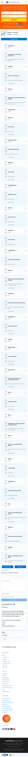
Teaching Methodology (7, 708)
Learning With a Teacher (7, 710)
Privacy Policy (21, 26)
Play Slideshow (14, 39)
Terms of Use (16, 26)
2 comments (15, 34)
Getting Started (5, 700)
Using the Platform (6, 706)
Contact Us (4, 712)
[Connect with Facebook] (19, 24)
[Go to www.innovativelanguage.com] (14, 740)
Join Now (14, 20)
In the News (4, 683)
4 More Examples (11, 409)
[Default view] (5, 755)
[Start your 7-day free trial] (6, 718)
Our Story (4, 675)
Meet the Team (5, 677)
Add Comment (14, 599)
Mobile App (4, 667)
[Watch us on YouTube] (6, 729)
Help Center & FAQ (6, 698)
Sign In (6, 572)
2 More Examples (11, 224)
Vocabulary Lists (5, 661)
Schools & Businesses (7, 687)
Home (3, 655)
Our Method (4, 673)
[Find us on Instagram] (14, 729)
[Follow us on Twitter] (3, 729)
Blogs (3, 689)
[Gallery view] (7, 755)
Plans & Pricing (5, 681)
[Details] (25, 46)
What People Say (6, 679)
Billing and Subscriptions (7, 702)
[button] (25, 2)
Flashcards (4, 659)
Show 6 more (8, 566)
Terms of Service (16, 750)
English (12, 754)
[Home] (13, 3)
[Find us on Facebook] (9, 729)
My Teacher (4, 665)
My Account (4, 704)
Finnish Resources (6, 663)
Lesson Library (5, 657)
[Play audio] (6, 45)
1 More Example (11, 83)
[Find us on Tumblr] (11, 729)
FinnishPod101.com (18, 744)
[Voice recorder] (6, 48)
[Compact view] (2, 755)
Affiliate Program (5, 691)
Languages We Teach (7, 685)
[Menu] (2, 2)
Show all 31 (20, 566)
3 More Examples (11, 453)
